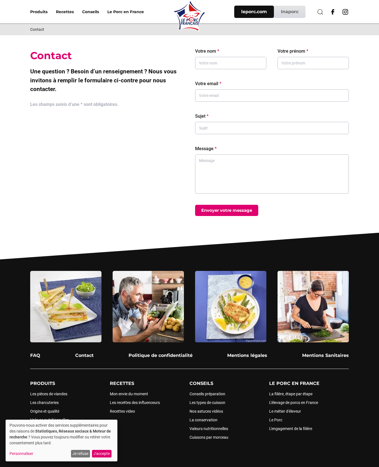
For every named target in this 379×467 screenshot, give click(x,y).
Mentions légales (247, 355)
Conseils (90, 11)
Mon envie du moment (129, 394)
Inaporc (290, 11)
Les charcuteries (44, 402)
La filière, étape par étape (290, 394)
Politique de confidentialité (161, 355)
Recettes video (122, 411)
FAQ (35, 355)
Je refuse (80, 453)
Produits (39, 11)
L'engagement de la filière (290, 428)
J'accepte (101, 453)
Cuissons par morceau (209, 437)
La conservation (203, 420)
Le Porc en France (125, 11)
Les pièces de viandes (48, 394)
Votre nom (207, 51)
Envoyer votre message (226, 210)
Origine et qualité (44, 411)
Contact (37, 29)
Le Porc (275, 420)
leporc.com (254, 11)
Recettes (65, 11)
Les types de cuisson (207, 402)
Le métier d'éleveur (285, 411)
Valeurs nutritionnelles (209, 428)
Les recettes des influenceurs (135, 402)
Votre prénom (293, 51)
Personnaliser (21, 453)
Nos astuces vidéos (206, 411)
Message (206, 148)
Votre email (208, 83)
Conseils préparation (207, 394)
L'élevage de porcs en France (293, 402)
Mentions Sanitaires (325, 355)
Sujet (202, 116)
